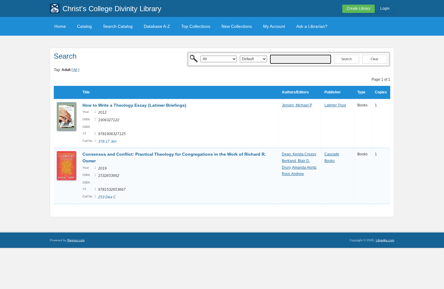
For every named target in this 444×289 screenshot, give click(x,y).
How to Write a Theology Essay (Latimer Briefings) (134, 105)
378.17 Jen (107, 141)
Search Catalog (118, 26)
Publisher (332, 92)
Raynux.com (76, 240)
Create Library (358, 8)
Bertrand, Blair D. (296, 161)
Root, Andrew (293, 174)
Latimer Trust (335, 105)
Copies (381, 92)
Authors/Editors (295, 92)
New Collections (236, 26)
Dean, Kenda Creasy (299, 154)
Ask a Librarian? (311, 26)
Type (361, 92)
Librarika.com (385, 240)
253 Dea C (107, 197)
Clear (374, 59)
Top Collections (195, 26)
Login (385, 8)
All (75, 70)
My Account (274, 26)
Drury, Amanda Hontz (299, 167)
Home (60, 26)
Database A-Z (157, 26)
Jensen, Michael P (297, 105)
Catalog (84, 26)
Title (86, 92)
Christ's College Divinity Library (112, 9)
